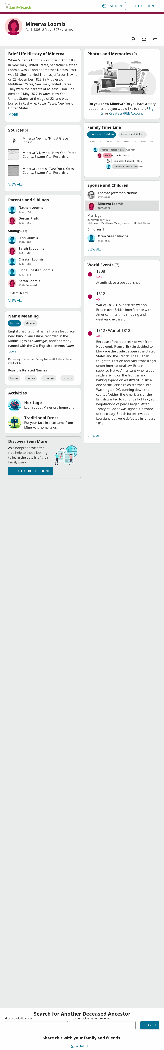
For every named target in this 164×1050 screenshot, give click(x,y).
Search (150, 1025)
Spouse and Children (101, 134)
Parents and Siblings (133, 134)
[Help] (104, 6)
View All (15, 184)
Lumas (31, 378)
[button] (43, 140)
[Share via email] (144, 39)
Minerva (30, 323)
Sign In (116, 6)
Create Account (142, 6)
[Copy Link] (155, 39)
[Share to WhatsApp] (133, 39)
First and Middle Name (18, 1018)
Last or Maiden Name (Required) (92, 1018)
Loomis (14, 323)
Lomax (14, 378)
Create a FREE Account (31, 471)
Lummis (67, 378)
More (13, 114)
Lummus (48, 378)
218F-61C (67, 29)
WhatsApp (84, 1046)
